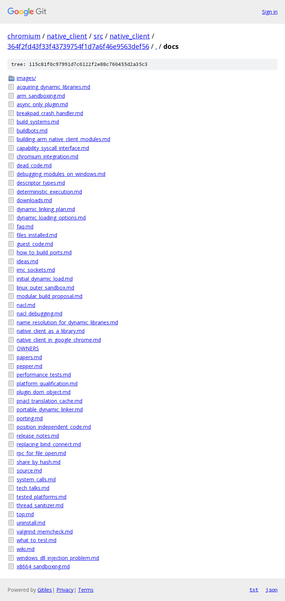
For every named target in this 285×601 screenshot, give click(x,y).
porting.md (30, 418)
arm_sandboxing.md (41, 95)
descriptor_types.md (41, 182)
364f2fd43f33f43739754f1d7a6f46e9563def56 (78, 46)
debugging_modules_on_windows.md (61, 173)
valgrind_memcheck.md (45, 531)
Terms (86, 589)
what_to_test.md (36, 540)
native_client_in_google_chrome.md (59, 339)
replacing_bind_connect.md (49, 444)
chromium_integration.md (47, 156)
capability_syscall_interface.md (53, 147)
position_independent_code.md (54, 426)
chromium (23, 35)
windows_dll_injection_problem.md (58, 557)
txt (253, 589)
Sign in (270, 11)
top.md (25, 514)
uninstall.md (31, 522)
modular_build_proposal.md (49, 296)
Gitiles (44, 589)
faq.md (25, 226)
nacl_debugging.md (39, 313)
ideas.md (27, 261)
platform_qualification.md (47, 383)
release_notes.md (38, 435)
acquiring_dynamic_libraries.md (53, 86)
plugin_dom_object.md (44, 391)
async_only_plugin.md (42, 104)
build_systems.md (38, 121)
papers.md (29, 357)
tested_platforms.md (41, 496)
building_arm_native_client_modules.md (63, 139)
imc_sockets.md (36, 269)
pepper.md (29, 366)
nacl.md (26, 304)
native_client (67, 35)
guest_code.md (35, 243)
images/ (26, 77)
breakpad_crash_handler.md (50, 113)
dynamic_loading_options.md (51, 217)
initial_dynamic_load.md (45, 278)
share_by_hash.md (38, 461)
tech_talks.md (33, 487)
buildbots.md (32, 130)
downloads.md (34, 200)
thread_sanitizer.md (40, 505)
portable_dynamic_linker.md (50, 409)
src (98, 35)
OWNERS (28, 348)
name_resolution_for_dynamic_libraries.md (67, 322)
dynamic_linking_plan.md (46, 209)
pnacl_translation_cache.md (49, 400)
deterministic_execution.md (49, 191)
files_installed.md (37, 234)
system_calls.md (36, 479)
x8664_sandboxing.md (43, 566)
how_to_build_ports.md (44, 252)
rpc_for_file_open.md (41, 453)
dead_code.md (34, 165)
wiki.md (26, 548)
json (272, 589)
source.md (29, 470)
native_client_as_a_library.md (51, 330)
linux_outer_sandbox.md (45, 287)
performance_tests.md (44, 374)
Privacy (64, 589)
